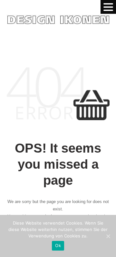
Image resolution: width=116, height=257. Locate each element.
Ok (58, 245)
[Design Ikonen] (58, 13)
